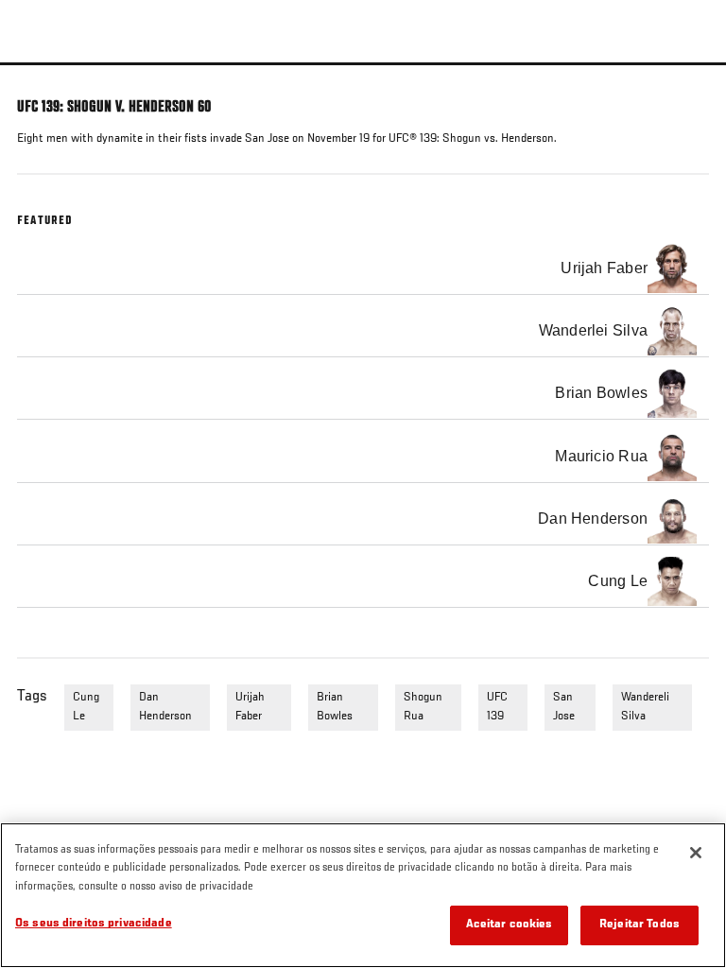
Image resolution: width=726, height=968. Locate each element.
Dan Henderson (165, 707)
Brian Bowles (335, 707)
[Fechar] (696, 852)
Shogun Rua (423, 707)
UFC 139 (497, 707)
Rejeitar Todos (639, 925)
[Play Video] (363, 64)
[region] (363, 895)
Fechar (692, 98)
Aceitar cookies (509, 925)
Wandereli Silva (645, 707)
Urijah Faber (250, 707)
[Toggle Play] (39, 76)
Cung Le (86, 707)
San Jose (564, 707)
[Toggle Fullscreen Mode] (687, 76)
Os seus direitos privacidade (93, 924)
